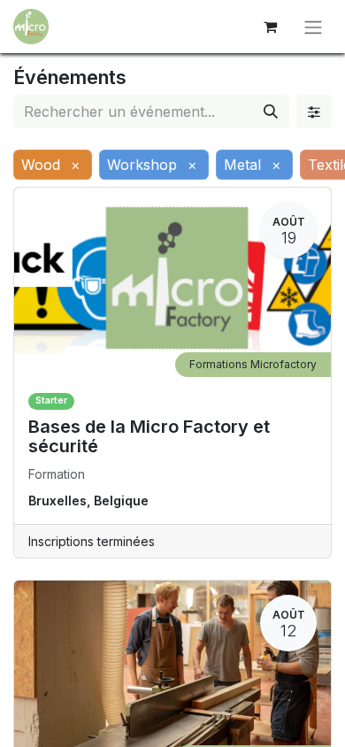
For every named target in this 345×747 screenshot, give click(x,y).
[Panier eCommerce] (270, 26)
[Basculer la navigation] (313, 26)
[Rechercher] (270, 111)
